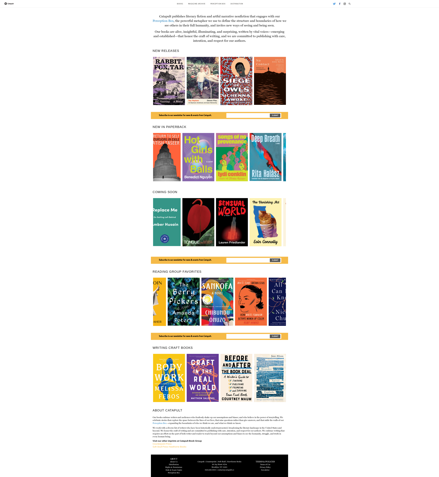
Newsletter (265, 470)
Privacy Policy (265, 467)
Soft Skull (222, 462)
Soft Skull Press (160, 447)
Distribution (237, 4)
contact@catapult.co (226, 470)
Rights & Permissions (173, 467)
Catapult (201, 462)
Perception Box (218, 4)
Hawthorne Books (177, 447)
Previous (149, 86)
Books (180, 4)
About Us (174, 462)
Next (290, 86)
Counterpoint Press (162, 444)
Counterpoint (211, 462)
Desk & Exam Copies (174, 470)
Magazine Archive (196, 4)
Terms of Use (265, 464)
